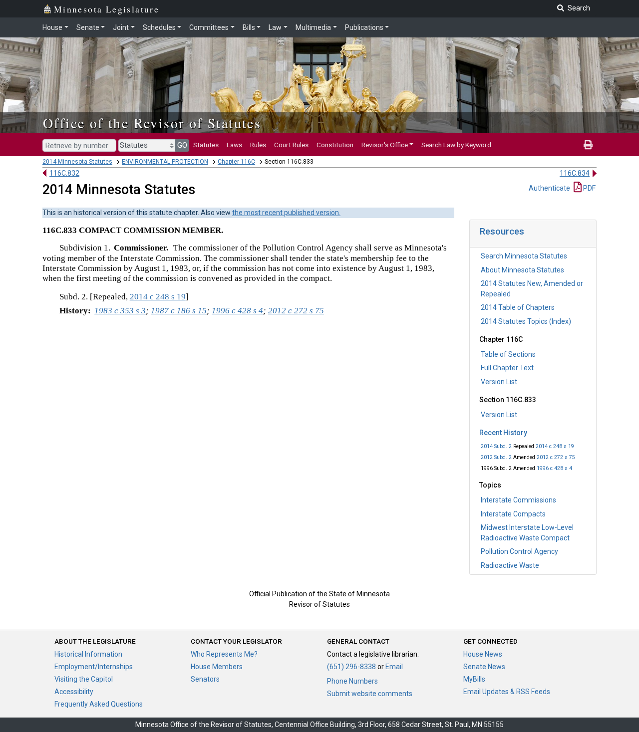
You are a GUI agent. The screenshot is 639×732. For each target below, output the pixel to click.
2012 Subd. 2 (496, 457)
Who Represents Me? (224, 654)
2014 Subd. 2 (496, 446)
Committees (209, 27)
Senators (205, 679)
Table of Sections (508, 354)
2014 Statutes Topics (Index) (526, 321)
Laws (234, 145)
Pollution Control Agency (519, 551)
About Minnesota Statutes (522, 270)
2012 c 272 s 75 (556, 457)
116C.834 (575, 173)
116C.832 (64, 173)
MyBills (474, 679)
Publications (364, 27)
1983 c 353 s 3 (120, 310)
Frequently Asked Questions (98, 704)
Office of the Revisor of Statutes (152, 122)
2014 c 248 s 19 (555, 446)
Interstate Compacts (513, 514)
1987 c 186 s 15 (179, 310)
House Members (217, 667)
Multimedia (313, 27)
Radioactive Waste (510, 565)
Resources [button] (502, 231)
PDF (589, 188)
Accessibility (73, 692)
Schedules (159, 27)
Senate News (484, 667)
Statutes (206, 145)
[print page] (588, 144)
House (52, 27)
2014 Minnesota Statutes (77, 161)
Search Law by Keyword (456, 145)
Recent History (503, 433)
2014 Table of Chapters (518, 307)
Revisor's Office (384, 145)
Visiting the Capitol (83, 679)
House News (482, 654)
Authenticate (549, 188)
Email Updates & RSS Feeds (506, 692)
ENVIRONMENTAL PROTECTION (165, 161)
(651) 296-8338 (351, 667)
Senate (87, 27)
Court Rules (291, 145)
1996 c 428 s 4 (554, 468)
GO (182, 145)
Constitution (335, 145)
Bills (249, 27)
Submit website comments (369, 694)
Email (394, 667)
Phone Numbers (352, 681)
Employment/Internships (93, 667)
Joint (121, 27)
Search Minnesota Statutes (524, 256)
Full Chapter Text (507, 368)
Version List (499, 382)
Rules (258, 145)
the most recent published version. (286, 213)
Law (275, 27)
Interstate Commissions (518, 500)
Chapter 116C (236, 161)
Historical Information (88, 654)
